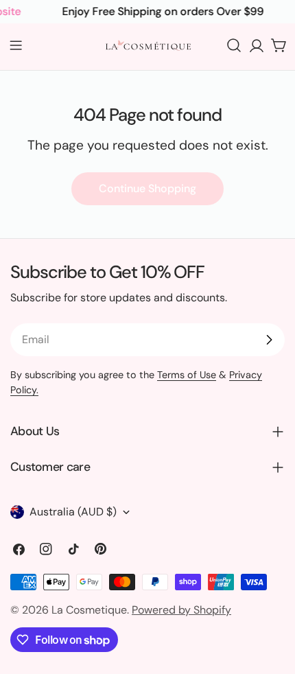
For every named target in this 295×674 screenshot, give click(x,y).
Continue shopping (147, 188)
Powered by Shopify (181, 610)
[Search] (234, 45)
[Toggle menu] (16, 45)
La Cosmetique (89, 610)
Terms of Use (186, 375)
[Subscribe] (269, 339)
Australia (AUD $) (73, 511)
